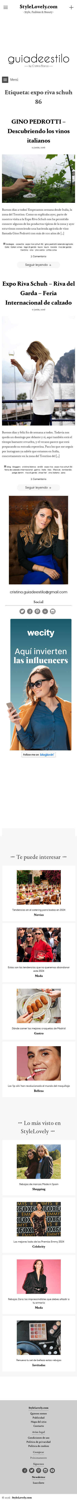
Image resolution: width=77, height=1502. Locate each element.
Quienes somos (38, 1413)
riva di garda (31, 472)
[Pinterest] (37, 611)
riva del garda (64, 247)
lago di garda (30, 247)
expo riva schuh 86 (34, 244)
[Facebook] (30, 611)
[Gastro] (39, 1022)
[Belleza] (39, 1079)
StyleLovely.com (38, 7)
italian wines (16, 247)
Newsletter (38, 1477)
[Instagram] (52, 611)
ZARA (63, 472)
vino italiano (53, 472)
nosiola (53, 247)
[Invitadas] (39, 1354)
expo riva (48, 466)
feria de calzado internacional (19, 469)
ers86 (40, 466)
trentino (24, 249)
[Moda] (39, 961)
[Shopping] (39, 1177)
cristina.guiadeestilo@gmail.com (38, 591)
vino (31, 249)
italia (7, 247)
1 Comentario (38, 256)
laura (40, 247)
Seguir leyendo (37, 264)
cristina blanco (29, 466)
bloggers (16, 466)
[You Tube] (52, 1470)
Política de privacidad (38, 1442)
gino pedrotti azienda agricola (59, 244)
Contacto (38, 1426)
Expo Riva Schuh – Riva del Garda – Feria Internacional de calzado (38, 293)
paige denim (18, 472)
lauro (46, 247)
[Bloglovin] (45, 611)
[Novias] (39, 903)
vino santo (40, 249)
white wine (51, 249)
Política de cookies (38, 1446)
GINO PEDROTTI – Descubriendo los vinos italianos (39, 131)
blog (9, 466)
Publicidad (38, 1418)
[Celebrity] (39, 1235)
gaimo (37, 469)
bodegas (10, 244)
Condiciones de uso (38, 1438)
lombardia (66, 469)
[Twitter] (22, 611)
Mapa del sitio (38, 1422)
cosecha (20, 244)
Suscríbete (38, 1483)
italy (50, 469)
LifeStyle (56, 469)
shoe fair (42, 472)
